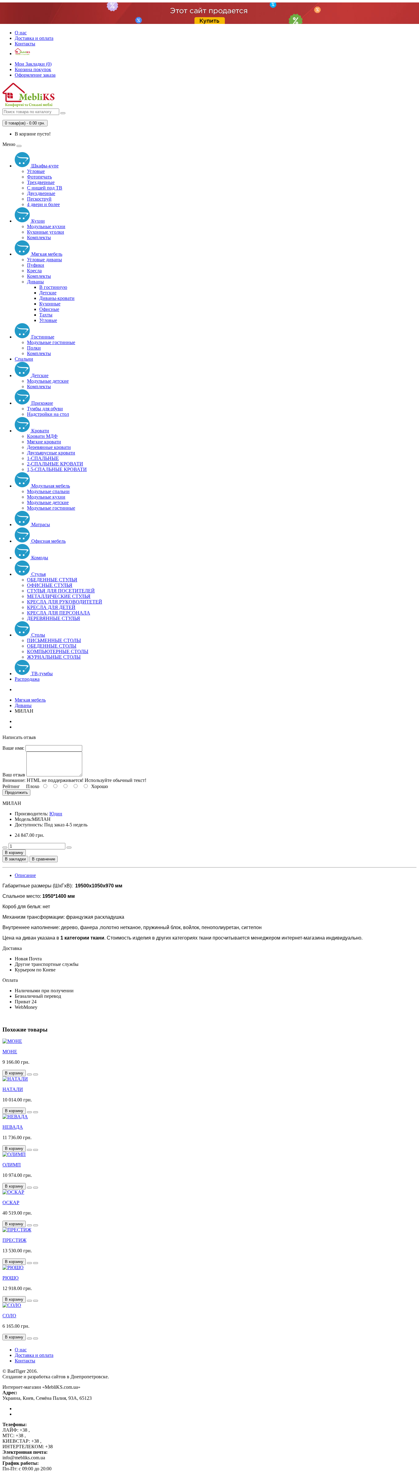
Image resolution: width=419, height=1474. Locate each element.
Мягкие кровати (44, 441)
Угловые (36, 171)
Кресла (34, 270)
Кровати (39, 430)
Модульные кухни (46, 226)
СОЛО (9, 1315)
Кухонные (49, 303)
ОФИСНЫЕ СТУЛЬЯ (49, 585)
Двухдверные (41, 193)
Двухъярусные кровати (51, 452)
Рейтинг (11, 786)
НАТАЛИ (12, 1089)
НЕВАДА (12, 1127)
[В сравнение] (35, 1074)
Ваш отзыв (13, 774)
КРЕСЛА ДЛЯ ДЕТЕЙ (51, 607)
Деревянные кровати (49, 447)
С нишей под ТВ (44, 187)
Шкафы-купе (44, 165)
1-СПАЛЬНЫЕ (43, 458)
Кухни (37, 221)
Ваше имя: (13, 748)
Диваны (35, 281)
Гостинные (42, 336)
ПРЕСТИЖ (14, 1240)
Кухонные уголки (45, 232)
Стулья (38, 574)
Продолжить (16, 792)
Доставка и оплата (34, 38)
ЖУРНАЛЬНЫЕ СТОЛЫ (54, 657)
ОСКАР (10, 1202)
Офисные (49, 309)
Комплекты (39, 237)
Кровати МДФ (42, 436)
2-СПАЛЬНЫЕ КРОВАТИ (55, 463)
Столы (37, 634)
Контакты (25, 43)
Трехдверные (41, 182)
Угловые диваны (44, 259)
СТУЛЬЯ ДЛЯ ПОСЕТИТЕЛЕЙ (61, 590)
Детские (47, 292)
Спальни (24, 359)
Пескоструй (39, 198)
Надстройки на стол (48, 414)
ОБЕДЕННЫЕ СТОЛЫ (51, 646)
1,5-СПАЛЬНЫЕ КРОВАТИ (57, 469)
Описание (25, 875)
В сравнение (43, 859)
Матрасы (40, 524)
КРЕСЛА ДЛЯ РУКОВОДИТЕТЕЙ (64, 601)
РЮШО (10, 1278)
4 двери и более (43, 204)
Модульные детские (48, 381)
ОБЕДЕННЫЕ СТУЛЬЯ (52, 579)
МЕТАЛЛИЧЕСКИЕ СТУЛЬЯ (58, 596)
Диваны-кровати (57, 298)
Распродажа (27, 679)
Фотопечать (39, 176)
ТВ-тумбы (41, 673)
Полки (34, 347)
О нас (21, 32)
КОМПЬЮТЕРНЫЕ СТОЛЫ (57, 651)
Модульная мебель (50, 485)
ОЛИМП (11, 1164)
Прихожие (41, 403)
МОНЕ (9, 1051)
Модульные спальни (48, 491)
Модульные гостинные (51, 342)
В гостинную (53, 287)
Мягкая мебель (46, 254)
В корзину (14, 852)
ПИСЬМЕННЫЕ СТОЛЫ (54, 640)
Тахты (45, 314)
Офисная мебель (48, 541)
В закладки (15, 859)
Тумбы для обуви (45, 408)
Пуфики (35, 265)
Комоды (39, 557)
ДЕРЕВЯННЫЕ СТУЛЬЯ (53, 618)
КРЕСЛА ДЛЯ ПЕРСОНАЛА (58, 612)
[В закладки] (29, 1074)
